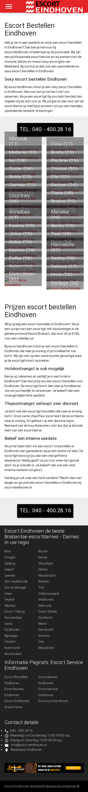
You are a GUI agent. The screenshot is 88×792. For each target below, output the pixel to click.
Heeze (43, 569)
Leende (10, 575)
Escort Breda (47, 611)
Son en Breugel (15, 587)
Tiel (41, 587)
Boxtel (42, 551)
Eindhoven (12, 630)
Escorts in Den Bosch (53, 701)
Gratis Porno (13, 707)
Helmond (44, 606)
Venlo (9, 624)
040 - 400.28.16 (21, 731)
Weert (42, 624)
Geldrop (10, 563)
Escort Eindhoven (17, 701)
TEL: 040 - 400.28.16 (45, 129)
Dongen (10, 557)
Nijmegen (11, 636)
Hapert (9, 569)
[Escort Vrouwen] (44, 768)
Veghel (9, 599)
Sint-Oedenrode (16, 581)
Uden (8, 594)
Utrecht (10, 642)
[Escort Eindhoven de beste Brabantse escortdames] (55, 8)
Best (8, 551)
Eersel (42, 557)
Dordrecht (45, 618)
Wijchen (10, 606)
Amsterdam (13, 654)
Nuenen (43, 581)
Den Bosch (45, 630)
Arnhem (44, 636)
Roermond (12, 648)
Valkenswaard (48, 594)
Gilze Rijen (45, 563)
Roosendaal (13, 618)
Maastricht (46, 648)
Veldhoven (45, 599)
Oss (41, 642)
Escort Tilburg (15, 611)
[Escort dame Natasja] (65, 288)
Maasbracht (47, 575)
